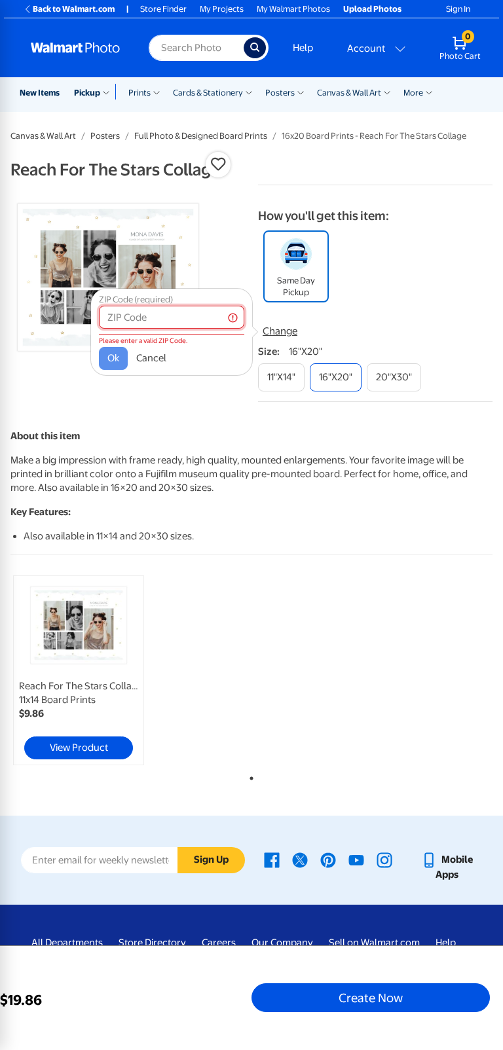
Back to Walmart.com (74, 9)
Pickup (87, 93)
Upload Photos (372, 9)
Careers (219, 943)
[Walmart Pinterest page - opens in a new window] (328, 859)
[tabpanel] (91, 670)
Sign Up (211, 859)
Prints (139, 93)
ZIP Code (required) (136, 299)
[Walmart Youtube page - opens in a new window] (356, 859)
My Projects (222, 9)
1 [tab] (248, 775)
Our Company (282, 943)
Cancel (151, 358)
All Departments (67, 943)
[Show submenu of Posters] (301, 92)
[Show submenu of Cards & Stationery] (249, 92)
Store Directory (152, 943)
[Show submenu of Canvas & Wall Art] (387, 92)
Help (303, 48)
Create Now (371, 997)
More (413, 93)
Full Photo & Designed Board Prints (200, 136)
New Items (40, 93)
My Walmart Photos (293, 9)
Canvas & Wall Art (349, 93)
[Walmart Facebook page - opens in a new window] (272, 859)
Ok (113, 358)
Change (280, 331)
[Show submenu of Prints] (156, 92)
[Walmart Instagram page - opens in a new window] (384, 859)
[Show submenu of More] (429, 92)
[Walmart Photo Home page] (76, 47)
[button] (218, 164)
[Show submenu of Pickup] (109, 92)
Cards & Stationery (208, 93)
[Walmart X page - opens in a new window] (300, 859)
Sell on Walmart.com (374, 943)
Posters (280, 93)
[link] (78, 670)
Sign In (458, 9)
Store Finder (163, 9)
